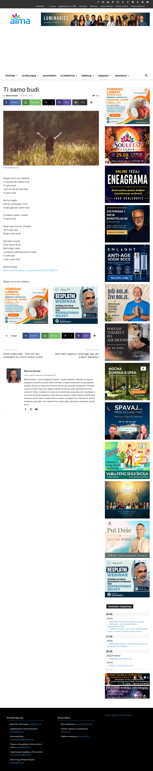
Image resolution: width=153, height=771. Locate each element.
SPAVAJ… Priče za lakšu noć (121, 665)
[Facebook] (98, 2)
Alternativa (68, 75)
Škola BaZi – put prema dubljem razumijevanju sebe (122, 625)
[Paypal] (113, 2)
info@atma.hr (35, 724)
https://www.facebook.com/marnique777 (40, 375)
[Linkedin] (108, 2)
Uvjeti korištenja (106, 6)
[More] (91, 102)
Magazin (103, 75)
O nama (52, 6)
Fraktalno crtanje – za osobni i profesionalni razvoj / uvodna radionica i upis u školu (127, 630)
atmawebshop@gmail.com (22, 739)
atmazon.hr (66, 732)
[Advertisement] (76, 50)
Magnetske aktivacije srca (120, 658)
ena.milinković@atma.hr (20, 755)
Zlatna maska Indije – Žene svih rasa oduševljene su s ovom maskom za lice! (23, 355)
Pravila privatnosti (138, 6)
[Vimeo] (132, 2)
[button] (146, 76)
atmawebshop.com (83, 724)
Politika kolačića (122, 6)
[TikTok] (123, 2)
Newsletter (83, 6)
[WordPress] (142, 2)
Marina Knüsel (12, 95)
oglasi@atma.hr (17, 732)
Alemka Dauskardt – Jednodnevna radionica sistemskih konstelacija (127, 644)
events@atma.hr (23, 747)
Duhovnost (49, 75)
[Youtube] (147, 2)
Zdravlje (87, 75)
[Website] (137, 2)
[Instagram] (103, 2)
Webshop (93, 6)
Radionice (121, 75)
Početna (10, 75)
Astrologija (29, 75)
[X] (128, 2)
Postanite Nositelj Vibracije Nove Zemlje (126, 621)
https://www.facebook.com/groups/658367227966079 (30, 270)
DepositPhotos (125, 715)
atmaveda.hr (83, 736)
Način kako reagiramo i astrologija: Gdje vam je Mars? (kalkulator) (77, 355)
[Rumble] (118, 2)
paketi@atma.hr (17, 762)
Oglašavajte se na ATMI (67, 6)
